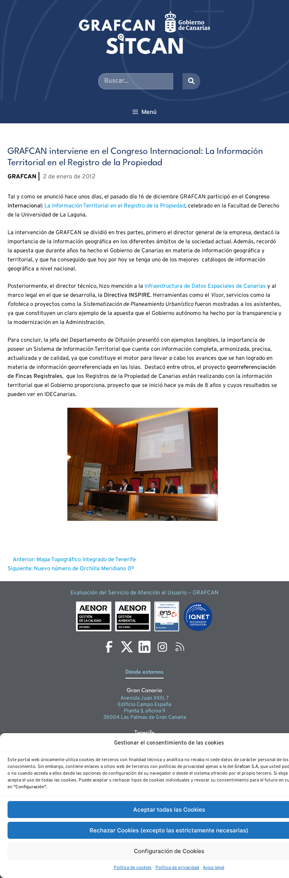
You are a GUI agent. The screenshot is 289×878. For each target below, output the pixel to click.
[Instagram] (162, 647)
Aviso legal (213, 868)
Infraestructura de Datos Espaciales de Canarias (205, 286)
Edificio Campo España (144, 704)
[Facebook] (109, 647)
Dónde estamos (144, 672)
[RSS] (180, 647)
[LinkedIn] (144, 647)
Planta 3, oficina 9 (144, 711)
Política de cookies (133, 868)
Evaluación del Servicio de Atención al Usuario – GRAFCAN (144, 593)
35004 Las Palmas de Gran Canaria (144, 717)
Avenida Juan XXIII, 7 (144, 698)
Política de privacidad (177, 868)
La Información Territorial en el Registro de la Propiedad (114, 206)
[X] (127, 647)
